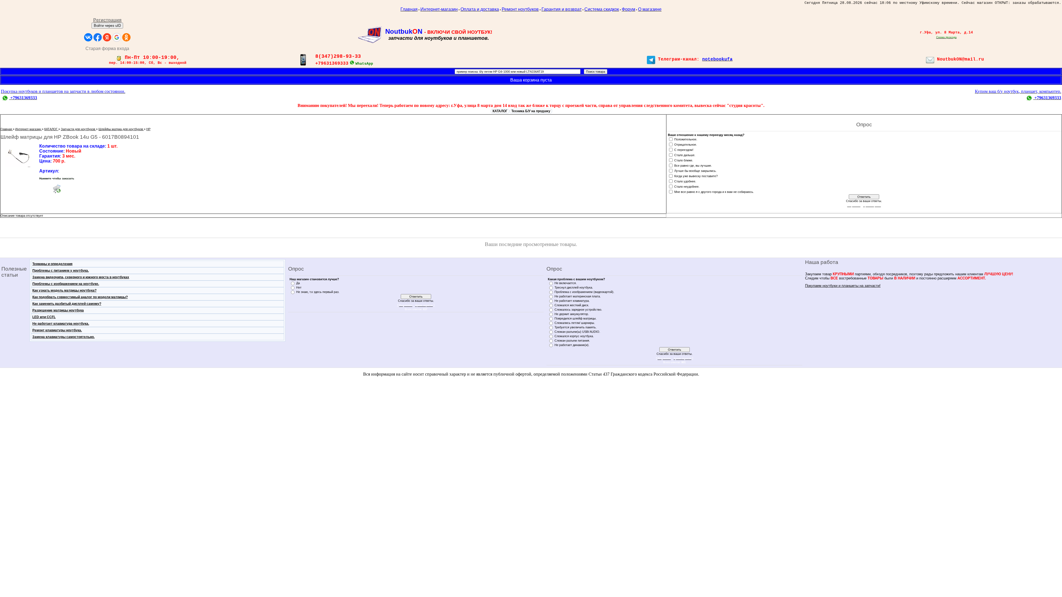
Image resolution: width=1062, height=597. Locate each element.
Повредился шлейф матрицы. (576, 318)
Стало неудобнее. (686, 186)
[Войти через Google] (116, 37)
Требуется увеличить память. (576, 327)
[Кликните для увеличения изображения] (19, 155)
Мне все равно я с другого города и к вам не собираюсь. (714, 191)
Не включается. (566, 283)
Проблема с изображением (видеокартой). (584, 292)
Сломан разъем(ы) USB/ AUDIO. (577, 331)
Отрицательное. (685, 144)
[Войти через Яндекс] (107, 37)
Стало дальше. (684, 154)
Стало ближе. (683, 160)
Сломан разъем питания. (572, 340)
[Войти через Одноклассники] (126, 37)
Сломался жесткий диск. (572, 305)
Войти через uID (107, 25)
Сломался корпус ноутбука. (574, 336)
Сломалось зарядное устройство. (578, 309)
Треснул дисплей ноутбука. (574, 287)
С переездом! (683, 149)
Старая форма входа (107, 48)
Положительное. (685, 139)
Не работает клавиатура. (572, 300)
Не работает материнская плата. (578, 296)
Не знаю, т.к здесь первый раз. (317, 292)
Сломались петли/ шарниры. (575, 322)
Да (298, 283)
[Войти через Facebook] (97, 37)
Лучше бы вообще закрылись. (695, 170)
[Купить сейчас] (57, 189)
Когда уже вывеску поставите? (696, 175)
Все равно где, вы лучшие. (693, 165)
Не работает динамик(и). (572, 345)
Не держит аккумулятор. (572, 314)
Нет (298, 287)
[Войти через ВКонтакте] (88, 37)
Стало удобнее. (685, 181)
